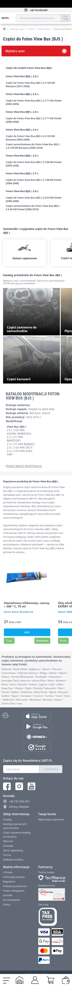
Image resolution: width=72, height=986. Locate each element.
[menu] (6, 980)
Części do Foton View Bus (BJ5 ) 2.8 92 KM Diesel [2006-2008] (33, 199)
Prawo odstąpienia (13, 890)
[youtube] (31, 786)
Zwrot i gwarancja (13, 850)
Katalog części (17, 29)
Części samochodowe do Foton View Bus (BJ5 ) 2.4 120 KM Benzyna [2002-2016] (33, 146)
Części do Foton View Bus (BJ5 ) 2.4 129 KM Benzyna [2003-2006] (30, 137)
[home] (4, 28)
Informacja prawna (14, 877)
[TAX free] (50, 916)
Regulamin (9, 881)
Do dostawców (11, 900)
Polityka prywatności (15, 886)
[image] (27, 577)
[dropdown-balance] (66, 980)
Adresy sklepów (19, 806)
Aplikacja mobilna (13, 859)
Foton (32, 29)
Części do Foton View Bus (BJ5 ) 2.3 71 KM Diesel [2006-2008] (33, 120)
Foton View (44, 29)
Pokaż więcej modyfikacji (24, 466)
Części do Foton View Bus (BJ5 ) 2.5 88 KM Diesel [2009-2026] (33, 163)
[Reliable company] (50, 894)
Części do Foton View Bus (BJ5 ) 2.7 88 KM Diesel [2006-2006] (33, 181)
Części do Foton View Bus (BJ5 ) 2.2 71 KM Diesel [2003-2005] (33, 102)
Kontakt (7, 895)
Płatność (8, 841)
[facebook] (7, 786)
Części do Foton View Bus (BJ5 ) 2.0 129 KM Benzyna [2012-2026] (30, 84)
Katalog (7, 819)
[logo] (9, 18)
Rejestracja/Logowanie (51, 819)
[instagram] (19, 786)
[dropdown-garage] (19, 980)
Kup (27, 632)
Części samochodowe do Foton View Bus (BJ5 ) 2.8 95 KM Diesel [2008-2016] (33, 207)
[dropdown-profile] (35, 980)
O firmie (7, 872)
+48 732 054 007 (19, 801)
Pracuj (6, 904)
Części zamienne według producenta (17, 834)
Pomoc (7, 855)
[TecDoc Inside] (50, 878)
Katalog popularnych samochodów (15, 826)
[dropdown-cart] (50, 980)
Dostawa (8, 845)
